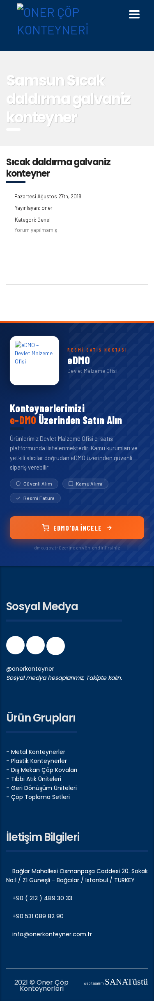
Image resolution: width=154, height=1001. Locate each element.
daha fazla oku (39, 254)
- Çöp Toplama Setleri (38, 797)
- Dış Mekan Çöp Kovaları (41, 770)
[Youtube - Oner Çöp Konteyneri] (55, 648)
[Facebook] (16, 648)
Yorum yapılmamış (35, 230)
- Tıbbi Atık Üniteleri (33, 779)
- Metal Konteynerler (35, 752)
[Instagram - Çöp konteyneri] (36, 648)
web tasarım (116, 983)
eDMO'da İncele (77, 528)
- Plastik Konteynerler (36, 761)
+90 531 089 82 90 (37, 916)
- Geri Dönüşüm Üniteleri (41, 788)
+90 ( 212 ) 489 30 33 (41, 898)
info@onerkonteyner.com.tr (51, 934)
